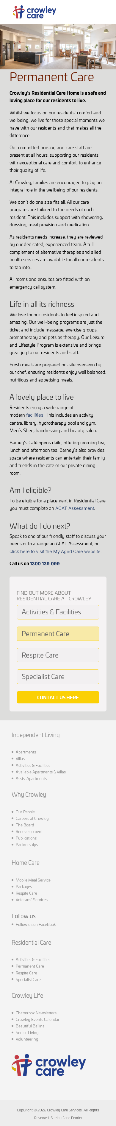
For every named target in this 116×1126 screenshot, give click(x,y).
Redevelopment (29, 831)
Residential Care (31, 942)
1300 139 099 (45, 563)
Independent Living (36, 734)
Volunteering (27, 1039)
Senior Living (27, 1032)
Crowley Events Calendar (37, 1019)
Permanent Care (45, 633)
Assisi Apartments (31, 778)
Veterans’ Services (32, 899)
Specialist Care (43, 676)
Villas (20, 758)
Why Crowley (29, 794)
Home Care (26, 862)
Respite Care (40, 654)
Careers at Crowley (32, 818)
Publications (26, 838)
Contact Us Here (58, 697)
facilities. (35, 415)
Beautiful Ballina (30, 1026)
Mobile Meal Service (33, 880)
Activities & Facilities (51, 611)
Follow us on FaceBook (36, 924)
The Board (25, 825)
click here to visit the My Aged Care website (55, 551)
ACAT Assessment (74, 508)
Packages (24, 886)
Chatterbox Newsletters (36, 1013)
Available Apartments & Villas (41, 772)
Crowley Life (27, 995)
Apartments (26, 752)
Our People (25, 811)
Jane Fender (72, 1117)
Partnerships (27, 844)
